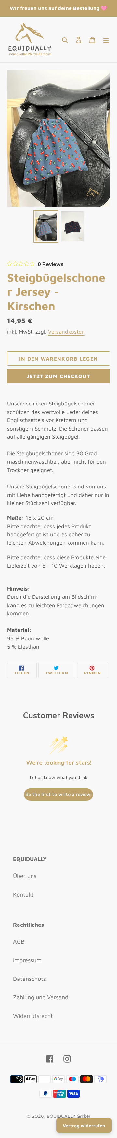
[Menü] (106, 39)
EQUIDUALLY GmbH (68, 1116)
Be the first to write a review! (58, 794)
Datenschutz (29, 978)
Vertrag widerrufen (84, 1125)
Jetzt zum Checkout (58, 376)
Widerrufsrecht (33, 1015)
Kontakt (23, 894)
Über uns (24, 875)
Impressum (27, 960)
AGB (18, 941)
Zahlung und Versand (40, 997)
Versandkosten (66, 331)
